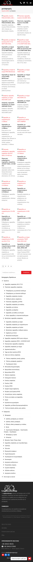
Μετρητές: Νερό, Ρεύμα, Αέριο (13, 440)
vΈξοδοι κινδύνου (10, 470)
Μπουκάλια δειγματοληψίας (12, 366)
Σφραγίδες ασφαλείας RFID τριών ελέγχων (16, 338)
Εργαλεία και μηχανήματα (12, 402)
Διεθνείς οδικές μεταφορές (13, 421)
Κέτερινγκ (8, 437)
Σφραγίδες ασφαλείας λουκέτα (14, 296)
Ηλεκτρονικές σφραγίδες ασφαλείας (14, 344)
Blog (3, 535)
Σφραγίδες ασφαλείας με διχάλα (14, 327)
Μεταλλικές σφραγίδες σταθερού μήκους (17, 330)
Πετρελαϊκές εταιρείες (10, 465)
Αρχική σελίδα (5, 11)
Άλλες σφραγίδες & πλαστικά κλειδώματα (17, 315)
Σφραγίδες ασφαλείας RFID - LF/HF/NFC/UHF (17, 341)
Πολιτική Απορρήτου (7, 517)
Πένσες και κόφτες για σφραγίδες (14, 397)
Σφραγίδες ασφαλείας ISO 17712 (14, 284)
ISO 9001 (4, 528)
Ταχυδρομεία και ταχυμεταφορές (13, 456)
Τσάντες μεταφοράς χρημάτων (14, 361)
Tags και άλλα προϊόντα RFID (13, 352)
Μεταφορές (8, 415)
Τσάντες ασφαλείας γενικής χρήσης (15, 358)
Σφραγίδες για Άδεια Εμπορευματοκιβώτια (16, 405)
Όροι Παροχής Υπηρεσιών (19, 517)
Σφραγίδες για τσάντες (12, 307)
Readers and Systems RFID (12, 391)
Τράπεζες (7, 445)
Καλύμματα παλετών (10, 377)
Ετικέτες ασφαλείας (10, 380)
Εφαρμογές (7, 411)
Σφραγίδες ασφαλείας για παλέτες (15, 304)
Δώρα (6, 399)
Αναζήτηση (26, 272)
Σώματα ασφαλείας (10, 467)
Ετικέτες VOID (9, 383)
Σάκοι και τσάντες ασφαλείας (12, 355)
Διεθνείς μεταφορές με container (14, 418)
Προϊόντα (6, 280)
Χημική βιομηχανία (10, 454)
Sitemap (9, 558)
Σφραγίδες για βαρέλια (12, 310)
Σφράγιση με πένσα (11, 333)
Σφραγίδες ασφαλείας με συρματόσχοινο (17, 324)
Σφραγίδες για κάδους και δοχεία (15, 312)
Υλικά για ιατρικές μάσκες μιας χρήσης (15, 408)
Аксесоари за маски (9, 476)
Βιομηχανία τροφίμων (10, 451)
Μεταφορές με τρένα (11, 434)
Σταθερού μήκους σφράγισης (14, 299)
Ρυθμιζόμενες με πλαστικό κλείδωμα (16, 293)
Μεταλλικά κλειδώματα (12, 335)
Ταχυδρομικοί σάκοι (11, 364)
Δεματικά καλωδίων (10, 349)
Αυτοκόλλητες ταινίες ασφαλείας (13, 394)
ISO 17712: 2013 (6, 524)
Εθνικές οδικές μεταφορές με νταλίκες (16, 424)
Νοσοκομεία (8, 459)
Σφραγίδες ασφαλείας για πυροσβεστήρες (16, 443)
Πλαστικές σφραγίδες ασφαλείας (13, 287)
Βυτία (7, 427)
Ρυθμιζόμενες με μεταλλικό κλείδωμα (16, 290)
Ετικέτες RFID (8, 386)
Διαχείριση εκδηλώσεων (11, 462)
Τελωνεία (7, 448)
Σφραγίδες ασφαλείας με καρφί (14, 321)
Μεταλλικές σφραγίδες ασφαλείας (14, 318)
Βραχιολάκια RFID (10, 372)
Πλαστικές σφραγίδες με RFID (14, 301)
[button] (27, 3)
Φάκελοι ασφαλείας (10, 375)
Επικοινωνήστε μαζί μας (8, 531)
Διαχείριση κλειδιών (10, 473)
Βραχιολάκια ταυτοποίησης (12, 369)
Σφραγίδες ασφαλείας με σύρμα (13, 346)
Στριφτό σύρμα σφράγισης (12, 388)
